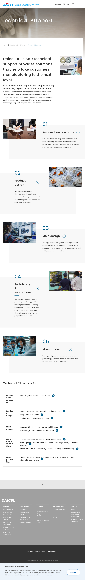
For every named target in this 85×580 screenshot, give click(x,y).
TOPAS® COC (7, 519)
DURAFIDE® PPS (7, 515)
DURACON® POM (8, 509)
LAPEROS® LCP (7, 517)
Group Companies (77, 519)
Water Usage (24, 519)
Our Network (74, 521)
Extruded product (25, 522)
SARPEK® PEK (7, 529)
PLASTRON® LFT (7, 525)
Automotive (23, 509)
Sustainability (58, 509)
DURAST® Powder (8, 527)
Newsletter (57, 4)
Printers (22, 515)
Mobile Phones (24, 512)
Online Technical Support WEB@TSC (42, 514)
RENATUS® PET (7, 522)
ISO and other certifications (75, 513)
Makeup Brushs (25, 517)
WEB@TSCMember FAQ (43, 522)
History (73, 509)
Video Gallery (75, 516)
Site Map (30, 552)
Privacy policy (40, 552)
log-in (69, 4)
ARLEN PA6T (7, 532)
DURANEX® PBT (7, 512)
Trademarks (51, 552)
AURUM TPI (7, 535)
